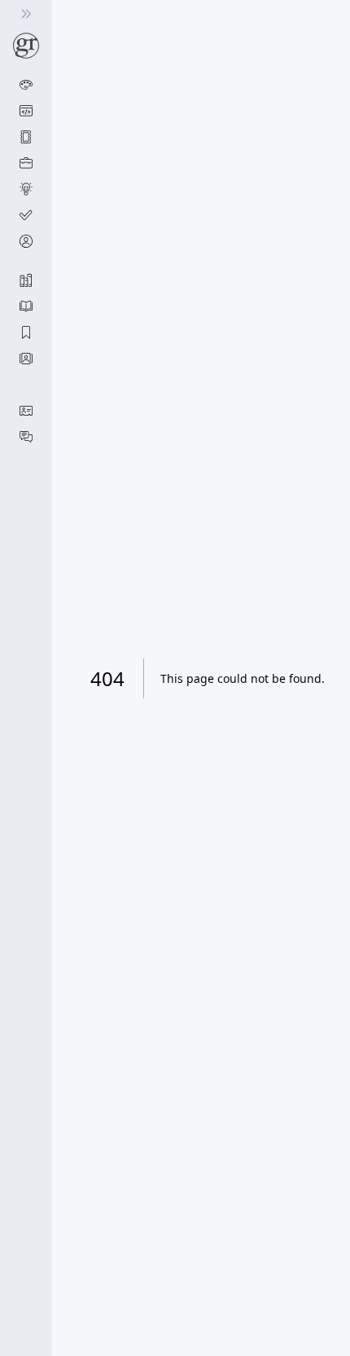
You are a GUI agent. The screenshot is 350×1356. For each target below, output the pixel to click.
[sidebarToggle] (26, 13)
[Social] (26, 436)
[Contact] (26, 410)
